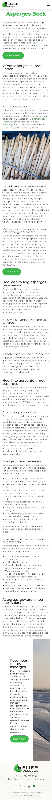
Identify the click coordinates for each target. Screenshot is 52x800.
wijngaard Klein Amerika (31, 216)
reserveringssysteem (20, 96)
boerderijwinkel (10, 125)
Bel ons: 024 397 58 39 (26, 776)
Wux (30, 795)
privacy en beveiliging (34, 792)
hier (22, 219)
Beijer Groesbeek (20, 792)
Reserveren (11, 271)
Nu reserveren (13, 55)
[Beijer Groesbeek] (10, 4)
